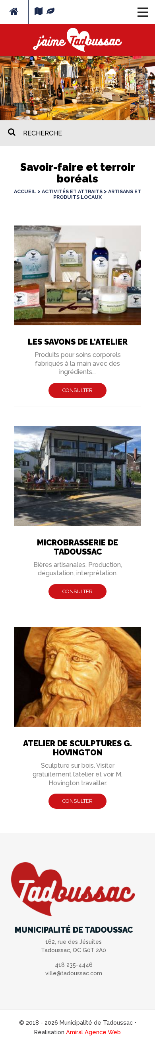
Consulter (77, 390)
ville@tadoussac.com (73, 973)
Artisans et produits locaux (97, 194)
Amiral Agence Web (93, 1032)
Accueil (25, 191)
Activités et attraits (72, 191)
